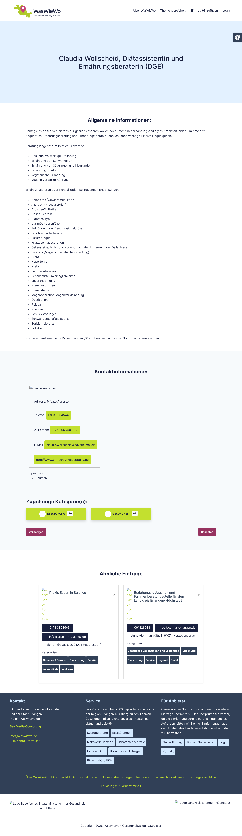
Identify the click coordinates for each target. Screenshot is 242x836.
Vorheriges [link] (36, 532)
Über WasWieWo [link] (144, 10)
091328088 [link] (142, 627)
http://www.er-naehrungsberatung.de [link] (62, 459)
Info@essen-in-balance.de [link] (67, 636)
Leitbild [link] (65, 777)
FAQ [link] (54, 777)
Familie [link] (92, 660)
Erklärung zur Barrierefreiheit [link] (121, 786)
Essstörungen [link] (121, 732)
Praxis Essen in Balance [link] (67, 592)
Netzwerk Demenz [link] (100, 742)
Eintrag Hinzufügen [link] (204, 10)
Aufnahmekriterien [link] (86, 777)
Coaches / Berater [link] (55, 660)
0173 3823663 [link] (60, 627)
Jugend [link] (163, 660)
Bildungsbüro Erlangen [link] (125, 751)
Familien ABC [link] (96, 751)
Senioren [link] (67, 669)
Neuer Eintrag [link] (172, 742)
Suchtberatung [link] (97, 732)
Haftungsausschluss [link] (202, 777)
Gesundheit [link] (121, 513)
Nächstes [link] (207, 532)
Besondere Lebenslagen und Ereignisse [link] (153, 650)
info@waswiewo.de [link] (23, 736)
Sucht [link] (174, 660)
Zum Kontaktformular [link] (25, 741)
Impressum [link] (144, 777)
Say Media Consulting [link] (25, 726)
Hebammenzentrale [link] (131, 742)
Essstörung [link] (56, 513)
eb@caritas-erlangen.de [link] (178, 627)
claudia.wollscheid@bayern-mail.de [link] (70, 444)
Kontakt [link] (168, 751)
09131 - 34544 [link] (58, 415)
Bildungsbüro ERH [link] (99, 760)
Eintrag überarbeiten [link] (201, 742)
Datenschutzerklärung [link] (170, 777)
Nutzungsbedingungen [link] (117, 777)
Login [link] (226, 10)
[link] (237, 37)
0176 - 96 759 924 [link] (64, 430)
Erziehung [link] (189, 650)
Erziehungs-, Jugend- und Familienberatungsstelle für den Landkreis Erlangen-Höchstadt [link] (159, 596)
